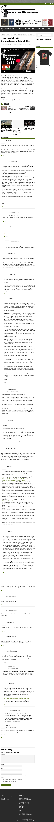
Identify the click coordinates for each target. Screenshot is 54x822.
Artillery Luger (21, 795)
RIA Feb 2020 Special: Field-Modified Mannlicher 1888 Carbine (17, 131)
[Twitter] (50, 4)
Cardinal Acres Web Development (30, 820)
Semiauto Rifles (28, 44)
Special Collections (9, 28)
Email (2, 768)
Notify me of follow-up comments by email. (12, 779)
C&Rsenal (21, 796)
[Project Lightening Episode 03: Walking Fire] (6, 124)
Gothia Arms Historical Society (25, 799)
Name (2, 764)
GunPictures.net (22, 801)
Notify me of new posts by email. (10, 781)
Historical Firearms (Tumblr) (6, 796)
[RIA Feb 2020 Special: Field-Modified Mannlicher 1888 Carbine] (18, 124)
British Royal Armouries (5, 794)
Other (48, 28)
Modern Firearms (22, 807)
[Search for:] (44, 35)
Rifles (33, 28)
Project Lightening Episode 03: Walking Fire (6, 130)
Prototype (22, 44)
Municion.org (21, 809)
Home (2, 28)
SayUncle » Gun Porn (8, 746)
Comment (3, 754)
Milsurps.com (21, 806)
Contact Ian (3, 3)
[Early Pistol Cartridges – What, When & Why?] (29, 123)
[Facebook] (48, 4)
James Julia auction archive (24, 802)
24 (3, 46)
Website (3, 772)
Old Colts (20, 810)
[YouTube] (45, 4)
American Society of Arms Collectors (26, 794)
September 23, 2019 (7, 44)
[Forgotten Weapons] (20, 17)
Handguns (20, 28)
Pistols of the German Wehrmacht (25, 811)
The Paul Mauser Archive (23, 813)
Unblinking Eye (22, 815)
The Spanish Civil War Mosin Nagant (26, 814)
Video (32, 44)
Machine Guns (41, 28)
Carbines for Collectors (23, 798)
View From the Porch (5, 799)
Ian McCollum (15, 44)
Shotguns (27, 28)
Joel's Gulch (3, 798)
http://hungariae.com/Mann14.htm (10, 500)
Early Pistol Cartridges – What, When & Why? (29, 128)
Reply (4, 155)
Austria (6, 103)
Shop (2, 30)
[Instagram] (53, 4)
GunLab (2, 795)
